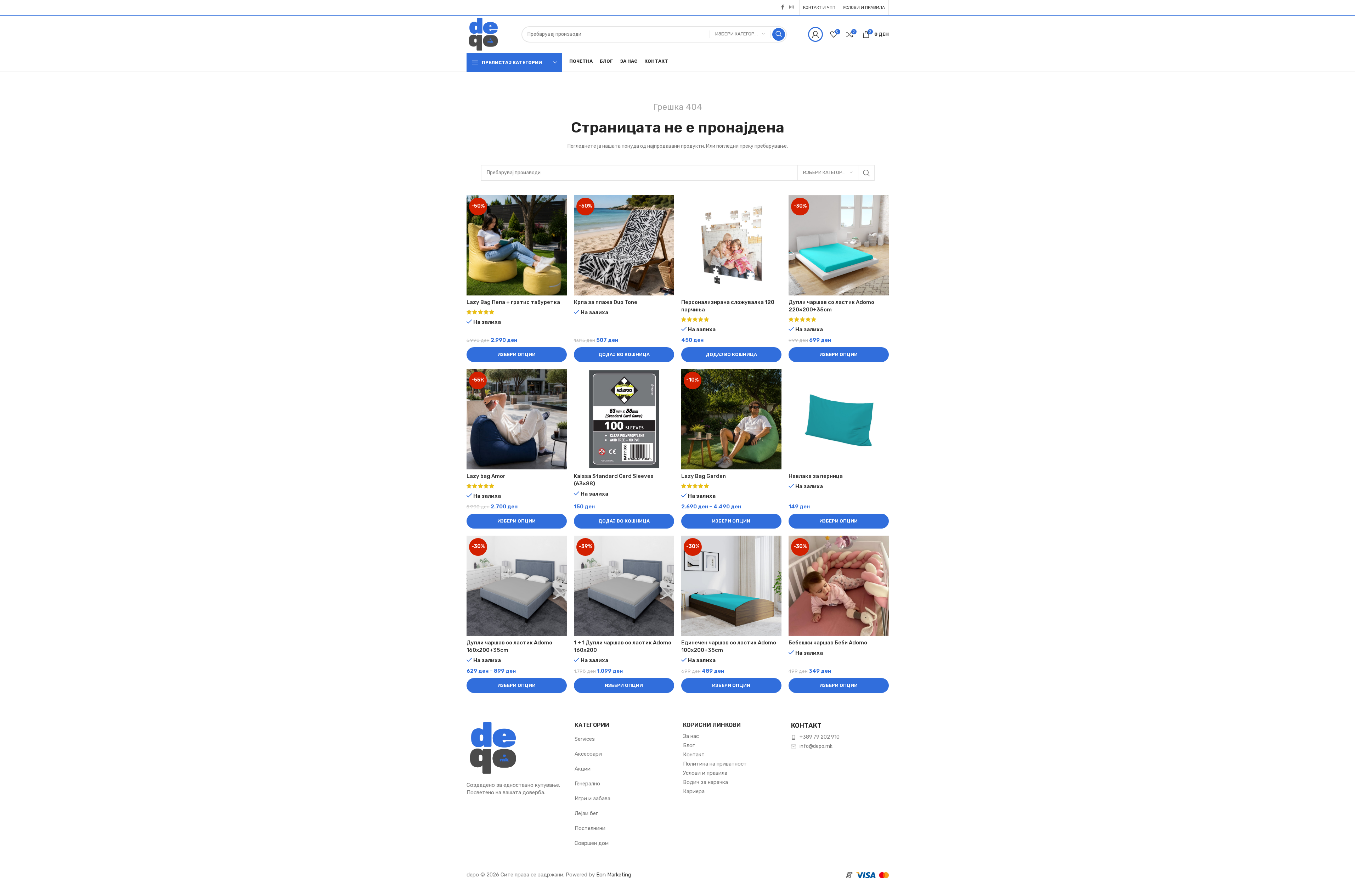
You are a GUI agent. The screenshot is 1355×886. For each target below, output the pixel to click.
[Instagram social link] (791, 7)
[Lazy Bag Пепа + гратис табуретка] (517, 245)
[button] (624, 354)
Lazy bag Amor (486, 476)
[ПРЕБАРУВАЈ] (778, 34)
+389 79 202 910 (820, 737)
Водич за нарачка (705, 782)
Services (585, 739)
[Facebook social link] (783, 7)
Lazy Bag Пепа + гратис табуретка (513, 302)
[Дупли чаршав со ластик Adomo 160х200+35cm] (517, 586)
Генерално (587, 783)
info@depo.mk (816, 746)
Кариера (694, 791)
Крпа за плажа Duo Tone (605, 302)
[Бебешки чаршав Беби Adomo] (839, 586)
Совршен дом (592, 843)
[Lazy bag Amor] (517, 419)
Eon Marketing (613, 874)
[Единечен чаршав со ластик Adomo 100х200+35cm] (731, 586)
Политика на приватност (715, 764)
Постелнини (590, 828)
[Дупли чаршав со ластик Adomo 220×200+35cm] (839, 245)
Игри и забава (592, 798)
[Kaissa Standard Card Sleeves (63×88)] (624, 419)
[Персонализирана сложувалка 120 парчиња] (731, 245)
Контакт (694, 754)
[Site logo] (483, 33)
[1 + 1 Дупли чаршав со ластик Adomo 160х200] (624, 586)
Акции (583, 769)
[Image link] (493, 747)
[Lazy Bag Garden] (731, 419)
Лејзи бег (586, 813)
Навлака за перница (816, 476)
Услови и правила (705, 773)
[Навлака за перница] (839, 419)
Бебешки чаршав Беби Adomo (828, 642)
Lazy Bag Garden (703, 476)
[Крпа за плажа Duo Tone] (624, 245)
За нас (691, 736)
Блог (689, 745)
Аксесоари (588, 754)
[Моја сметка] (815, 34)
